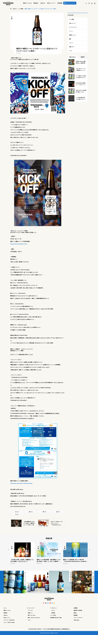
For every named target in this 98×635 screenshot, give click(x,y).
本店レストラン (51, 3)
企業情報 (75, 608)
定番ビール (30, 612)
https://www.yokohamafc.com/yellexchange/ (21, 483)
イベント (71, 31)
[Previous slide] (8, 550)
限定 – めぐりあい (32, 615)
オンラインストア (70, 3)
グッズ (70, 50)
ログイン (53, 610)
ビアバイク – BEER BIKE (9, 620)
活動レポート (72, 46)
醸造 (70, 38)
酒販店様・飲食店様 (78, 610)
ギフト (29, 620)
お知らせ (42, 3)
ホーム (5, 608)
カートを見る (53, 615)
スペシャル (30, 610)
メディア (71, 42)
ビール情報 (11, 16)
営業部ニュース (72, 35)
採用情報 (60, 3)
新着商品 (83, 57)
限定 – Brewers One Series (34, 617)
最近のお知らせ (72, 57)
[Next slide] (90, 550)
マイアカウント (53, 608)
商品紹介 (36, 3)
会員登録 (53, 612)
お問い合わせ (76, 620)
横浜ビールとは (27, 3)
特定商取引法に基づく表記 (56, 617)
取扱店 (75, 612)
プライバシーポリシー (78, 617)
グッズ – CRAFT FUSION (9, 622)
